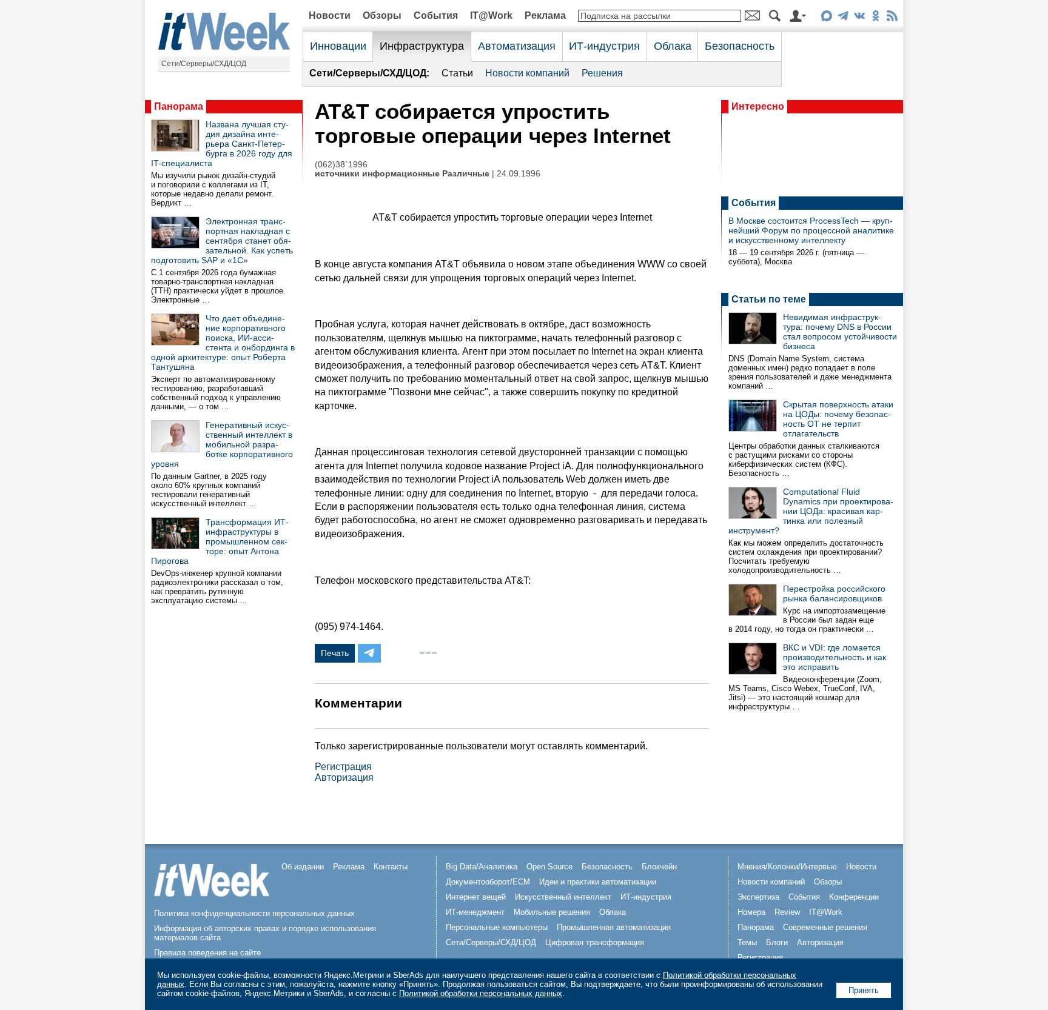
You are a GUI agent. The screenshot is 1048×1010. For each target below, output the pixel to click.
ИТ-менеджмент (475, 912)
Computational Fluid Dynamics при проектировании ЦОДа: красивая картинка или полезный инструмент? (810, 511)
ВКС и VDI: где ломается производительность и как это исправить (834, 657)
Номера (751, 912)
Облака (672, 46)
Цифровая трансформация (594, 942)
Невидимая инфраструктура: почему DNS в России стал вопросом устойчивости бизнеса (840, 331)
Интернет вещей (476, 896)
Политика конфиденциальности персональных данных (254, 913)
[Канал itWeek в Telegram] (843, 18)
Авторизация (344, 777)
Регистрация (343, 766)
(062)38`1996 (341, 164)
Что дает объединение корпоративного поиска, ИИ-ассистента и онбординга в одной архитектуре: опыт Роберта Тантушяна (223, 342)
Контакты (391, 866)
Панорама (178, 106)
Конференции (854, 896)
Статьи (457, 73)
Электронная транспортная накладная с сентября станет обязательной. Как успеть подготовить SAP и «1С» (222, 240)
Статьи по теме (768, 299)
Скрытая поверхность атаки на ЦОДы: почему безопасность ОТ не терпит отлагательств (838, 419)
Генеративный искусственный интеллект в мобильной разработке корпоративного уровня (222, 444)
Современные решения (825, 927)
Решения (602, 73)
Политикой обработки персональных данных (480, 993)
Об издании (302, 866)
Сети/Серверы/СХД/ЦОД (203, 63)
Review (787, 912)
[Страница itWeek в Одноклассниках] (875, 18)
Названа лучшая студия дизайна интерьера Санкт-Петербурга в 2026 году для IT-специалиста (221, 143)
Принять (863, 990)
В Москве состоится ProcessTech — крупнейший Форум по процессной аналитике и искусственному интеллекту (811, 230)
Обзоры (382, 15)
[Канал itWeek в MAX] (826, 18)
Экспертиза (758, 896)
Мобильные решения (552, 912)
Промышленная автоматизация (614, 927)
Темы (747, 942)
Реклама (545, 15)
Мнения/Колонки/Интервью (787, 866)
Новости (330, 15)
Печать (335, 653)
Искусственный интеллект (563, 896)
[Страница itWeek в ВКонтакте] (859, 18)
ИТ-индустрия (604, 46)
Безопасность (739, 46)
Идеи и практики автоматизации (597, 881)
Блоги (777, 942)
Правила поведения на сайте (207, 952)
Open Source (549, 866)
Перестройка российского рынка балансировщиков (834, 593)
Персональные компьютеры (497, 927)
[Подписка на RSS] (892, 18)
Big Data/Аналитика (481, 866)
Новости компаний (527, 73)
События (436, 15)
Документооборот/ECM (488, 881)
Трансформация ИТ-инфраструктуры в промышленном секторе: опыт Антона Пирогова (220, 541)
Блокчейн (659, 866)
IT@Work (491, 15)
